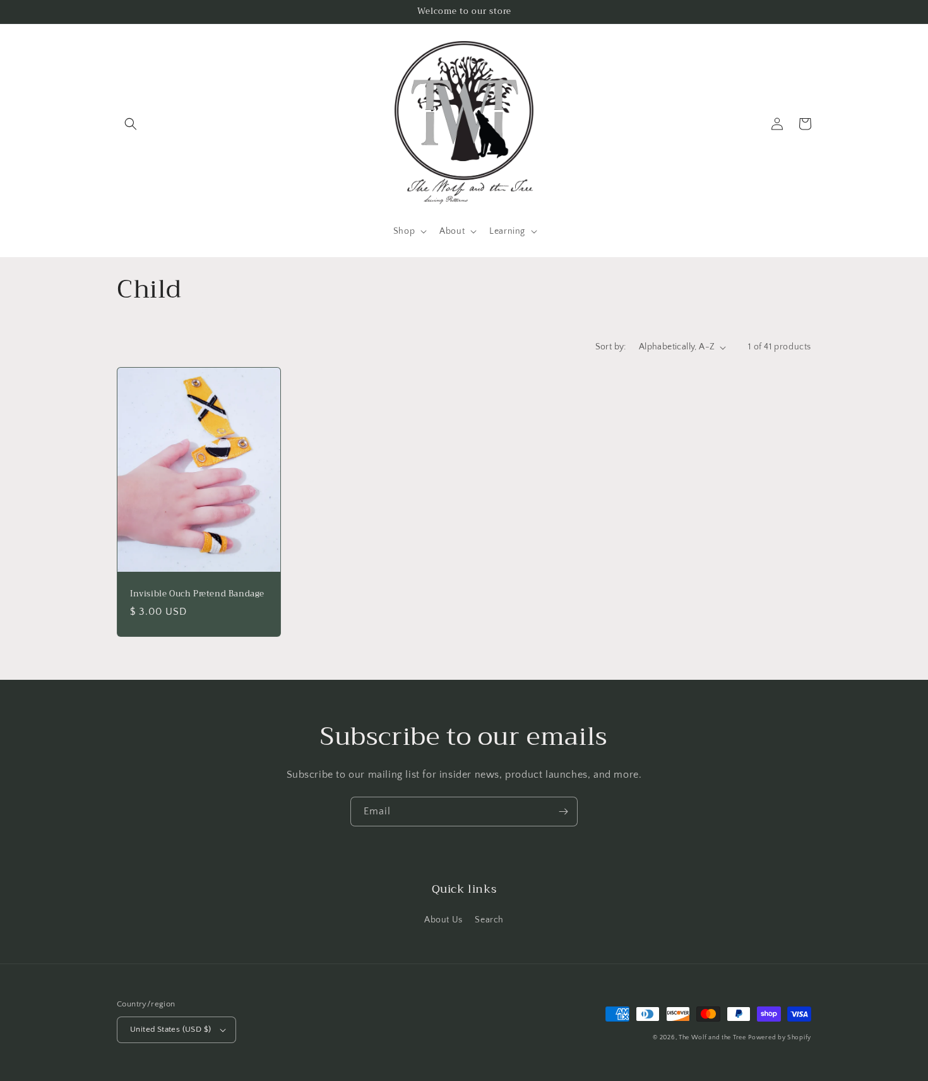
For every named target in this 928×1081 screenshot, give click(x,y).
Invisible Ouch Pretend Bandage (197, 594)
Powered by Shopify (779, 1037)
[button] (131, 124)
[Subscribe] (563, 811)
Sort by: (610, 347)
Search (489, 920)
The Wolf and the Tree (712, 1037)
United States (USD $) (170, 1029)
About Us (443, 920)
